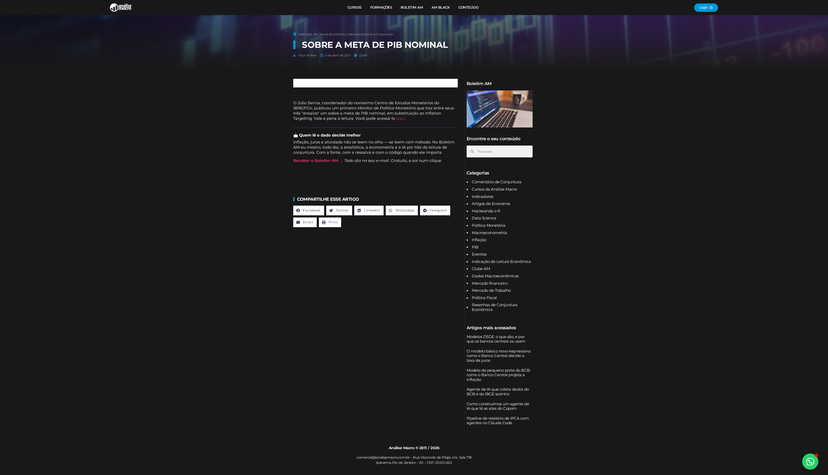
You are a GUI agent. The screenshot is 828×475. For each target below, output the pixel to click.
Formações (381, 7)
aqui (400, 118)
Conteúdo (468, 7)
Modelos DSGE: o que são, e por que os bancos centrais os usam (496, 339)
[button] (308, 210)
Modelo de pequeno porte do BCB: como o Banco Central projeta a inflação (499, 375)
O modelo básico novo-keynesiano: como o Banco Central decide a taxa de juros (499, 356)
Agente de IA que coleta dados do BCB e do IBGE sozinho (498, 391)
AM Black (440, 7)
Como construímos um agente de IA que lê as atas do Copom (498, 406)
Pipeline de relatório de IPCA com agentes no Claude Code (498, 420)
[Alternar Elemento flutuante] (810, 461)
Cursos (354, 7)
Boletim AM (412, 7)
